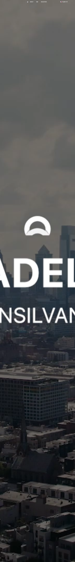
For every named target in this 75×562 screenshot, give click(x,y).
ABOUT (31, 1)
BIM (37, 1)
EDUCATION (44, 1)
